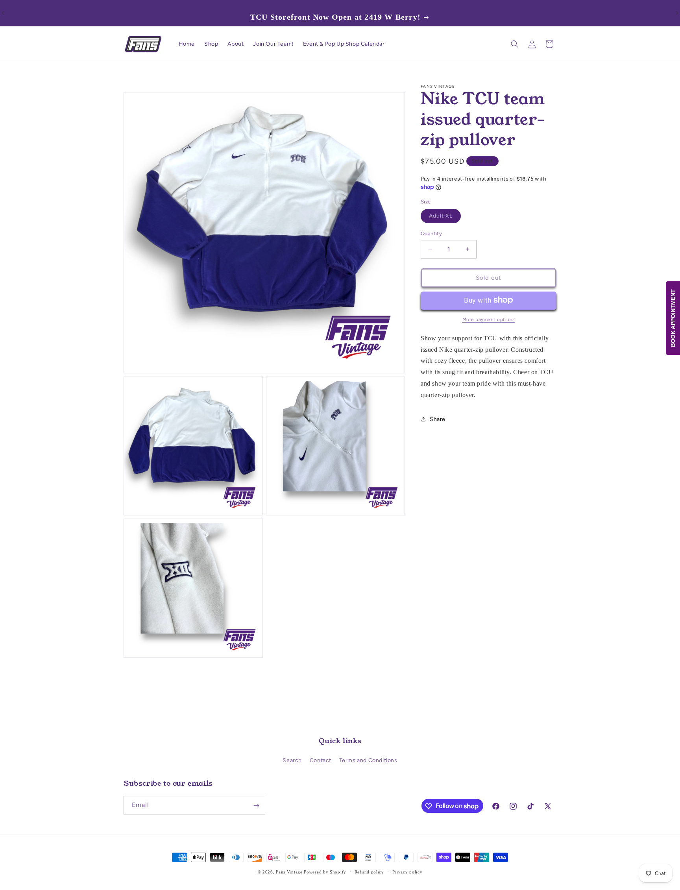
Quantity (431, 233)
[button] (514, 44)
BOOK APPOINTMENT (673, 318)
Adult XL (445, 217)
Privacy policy (407, 871)
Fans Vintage (289, 872)
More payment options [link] (488, 319)
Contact (320, 760)
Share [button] (437, 418)
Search (292, 760)
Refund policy (369, 871)
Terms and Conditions (368, 760)
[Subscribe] (256, 805)
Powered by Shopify (325, 872)
